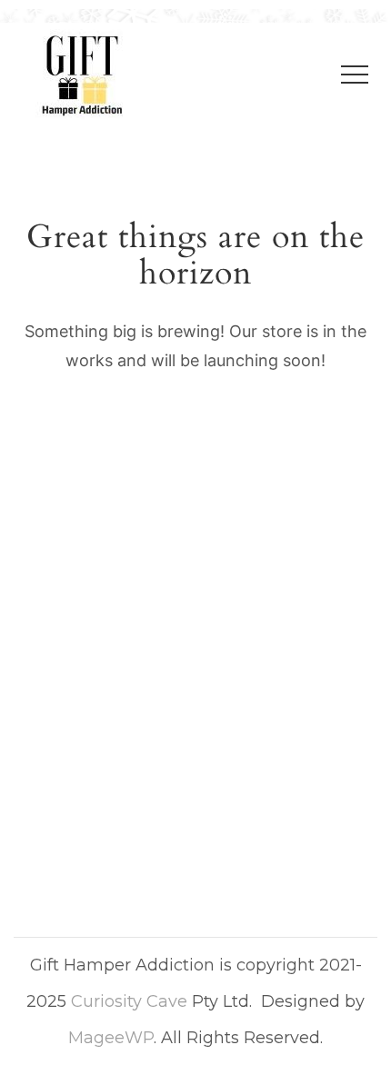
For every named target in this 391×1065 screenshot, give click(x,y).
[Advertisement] (195, 660)
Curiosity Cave (129, 1001)
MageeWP (111, 1038)
